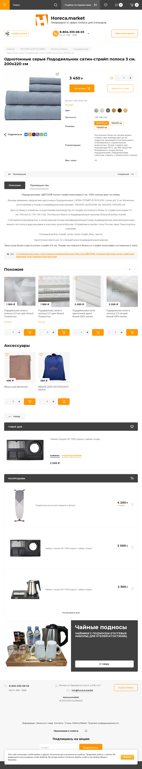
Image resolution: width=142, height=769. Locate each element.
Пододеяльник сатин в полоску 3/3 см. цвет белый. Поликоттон (19, 313)
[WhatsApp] (41, 134)
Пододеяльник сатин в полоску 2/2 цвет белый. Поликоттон (51, 313)
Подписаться (90, 747)
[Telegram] (45, 134)
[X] (34, 134)
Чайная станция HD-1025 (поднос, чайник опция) (68, 589)
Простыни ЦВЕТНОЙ (85, 254)
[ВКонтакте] (26, 134)
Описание (15, 185)
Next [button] (135, 269)
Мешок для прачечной (15, 386)
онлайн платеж (19, 33)
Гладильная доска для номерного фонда (55, 505)
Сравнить (57, 74)
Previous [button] (129, 269)
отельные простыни (105, 254)
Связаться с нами (44, 723)
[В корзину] (132, 504)
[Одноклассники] (30, 134)
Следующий (123, 174)
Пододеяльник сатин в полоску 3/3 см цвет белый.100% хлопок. (118, 313)
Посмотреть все (71, 612)
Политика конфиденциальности (103, 723)
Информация (28, 723)
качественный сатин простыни (42, 257)
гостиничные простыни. (27, 254)
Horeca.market (68, 18)
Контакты (59, 723)
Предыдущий (19, 174)
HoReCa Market (79, 723)
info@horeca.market (82, 690)
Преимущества (39, 185)
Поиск (55, 5)
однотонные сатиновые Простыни (57, 254)
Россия (69, 104)
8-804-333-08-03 (71, 32)
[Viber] (37, 134)
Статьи (68, 723)
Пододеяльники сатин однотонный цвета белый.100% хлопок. (83, 313)
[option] (32, 98)
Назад (16, 416)
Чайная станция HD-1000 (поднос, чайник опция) (75, 439)
